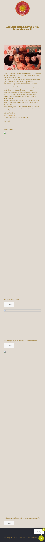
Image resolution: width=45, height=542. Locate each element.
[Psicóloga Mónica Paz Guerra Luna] (22, 8)
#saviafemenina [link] (9, 115)
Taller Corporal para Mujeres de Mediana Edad (20, 341)
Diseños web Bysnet (31, 537)
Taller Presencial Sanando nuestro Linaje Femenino (22, 518)
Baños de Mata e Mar (11, 299)
